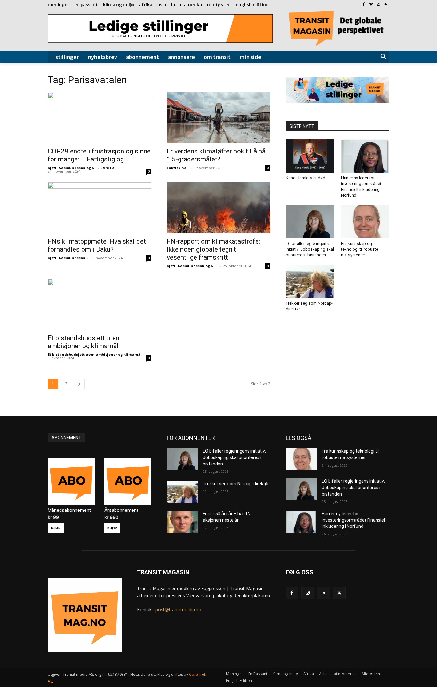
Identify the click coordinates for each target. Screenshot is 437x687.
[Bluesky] (371, 4)
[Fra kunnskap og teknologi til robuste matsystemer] (365, 221)
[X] (339, 593)
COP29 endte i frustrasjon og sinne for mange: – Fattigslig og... (99, 155)
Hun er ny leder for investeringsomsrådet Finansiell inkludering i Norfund (354, 520)
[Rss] (385, 4)
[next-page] (79, 384)
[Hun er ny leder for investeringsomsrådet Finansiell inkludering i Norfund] (365, 156)
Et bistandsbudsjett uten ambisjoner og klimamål (83, 342)
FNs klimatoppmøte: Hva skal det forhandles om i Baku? (97, 245)
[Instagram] (378, 4)
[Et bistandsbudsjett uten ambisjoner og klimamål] (99, 304)
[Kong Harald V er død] (310, 156)
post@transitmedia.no (178, 609)
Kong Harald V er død (305, 178)
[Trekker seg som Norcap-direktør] (310, 281)
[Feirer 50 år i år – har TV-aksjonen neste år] (182, 522)
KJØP (55, 528)
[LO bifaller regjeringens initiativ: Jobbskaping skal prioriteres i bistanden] (310, 221)
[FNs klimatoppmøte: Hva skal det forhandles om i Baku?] (99, 207)
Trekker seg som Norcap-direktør (236, 483)
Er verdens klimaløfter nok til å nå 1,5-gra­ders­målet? (216, 155)
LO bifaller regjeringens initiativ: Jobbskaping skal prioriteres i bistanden (310, 249)
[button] (383, 57)
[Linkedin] (323, 593)
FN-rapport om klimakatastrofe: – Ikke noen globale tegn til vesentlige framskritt (216, 249)
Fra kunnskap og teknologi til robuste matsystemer (359, 249)
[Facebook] (364, 4)
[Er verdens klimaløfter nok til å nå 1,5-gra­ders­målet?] (218, 117)
